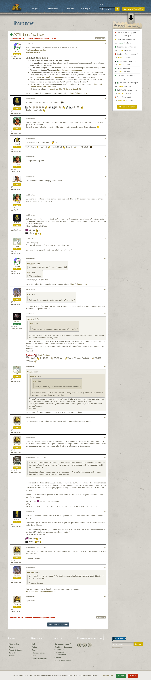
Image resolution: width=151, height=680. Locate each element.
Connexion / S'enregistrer (133, 9)
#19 (105, 567)
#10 (105, 258)
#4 (105, 138)
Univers (11, 647)
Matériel (11, 653)
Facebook (98, 84)
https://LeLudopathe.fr (78, 93)
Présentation (13, 644)
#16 (105, 457)
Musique (34, 650)
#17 (105, 512)
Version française (33, 52)
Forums (70, 9)
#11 (105, 289)
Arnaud (17, 51)
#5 (105, 157)
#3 (105, 118)
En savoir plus (108, 675)
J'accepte (121, 675)
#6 (105, 177)
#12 (105, 314)
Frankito (17, 555)
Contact (58, 657)
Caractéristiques (15, 650)
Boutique (85, 9)
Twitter (33, 86)
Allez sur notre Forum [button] (127, 107)
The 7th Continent (25, 38)
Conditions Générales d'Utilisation (63, 648)
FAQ (33, 644)
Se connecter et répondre (58, 624)
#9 (105, 239)
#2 (105, 98)
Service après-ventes (63, 660)
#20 (105, 597)
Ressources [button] (53, 9)
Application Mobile (39, 658)
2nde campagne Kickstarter (45, 38)
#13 (105, 367)
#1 (105, 44)
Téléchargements (38, 653)
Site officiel (41, 86)
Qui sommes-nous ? (63, 644)
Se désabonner (117, 647)
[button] (102, 5)
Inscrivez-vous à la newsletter (49, 77)
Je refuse (132, 675)
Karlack (17, 223)
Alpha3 (17, 144)
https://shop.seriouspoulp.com (69, 70)
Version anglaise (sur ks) (36, 50)
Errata (33, 656)
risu (17, 246)
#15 (105, 437)
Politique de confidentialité (60, 653)
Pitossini (17, 106)
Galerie (11, 656)
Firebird (17, 321)
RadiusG (17, 445)
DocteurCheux (17, 182)
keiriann (17, 297)
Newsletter (51, 86)
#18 (105, 547)
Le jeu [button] (35, 9)
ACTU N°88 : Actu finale (28, 34)
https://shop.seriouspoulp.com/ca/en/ (41, 591)
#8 (105, 215)
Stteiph (17, 126)
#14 (105, 417)
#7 (105, 195)
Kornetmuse (17, 465)
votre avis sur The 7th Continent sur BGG (64, 89)
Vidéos (34, 647)
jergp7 (17, 425)
